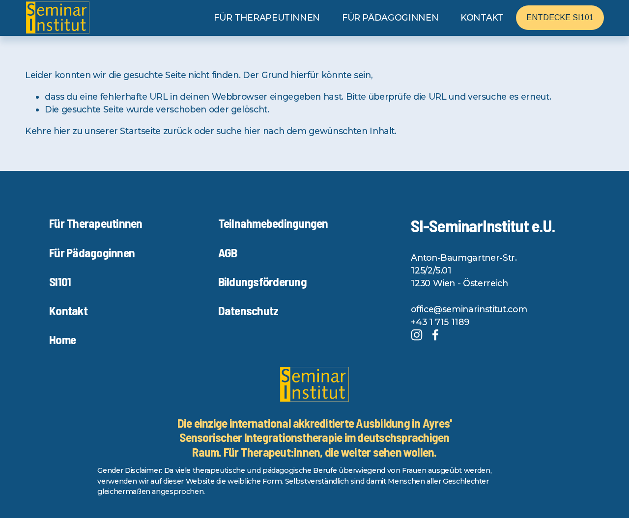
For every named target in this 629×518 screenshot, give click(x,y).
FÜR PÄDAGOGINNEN (390, 17)
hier (62, 131)
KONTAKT (482, 17)
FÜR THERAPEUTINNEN (267, 17)
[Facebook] (435, 335)
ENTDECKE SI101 (560, 17)
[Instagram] (417, 335)
